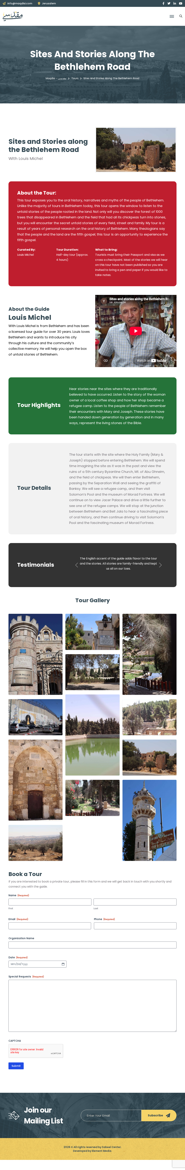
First (10, 918)
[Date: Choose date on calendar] (63, 974)
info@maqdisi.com (19, 3)
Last (96, 918)
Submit (16, 1076)
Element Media (101, 1161)
